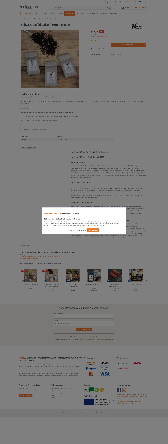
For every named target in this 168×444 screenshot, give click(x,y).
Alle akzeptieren (93, 230)
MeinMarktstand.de (53, 214)
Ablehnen (71, 230)
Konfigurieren (81, 230)
